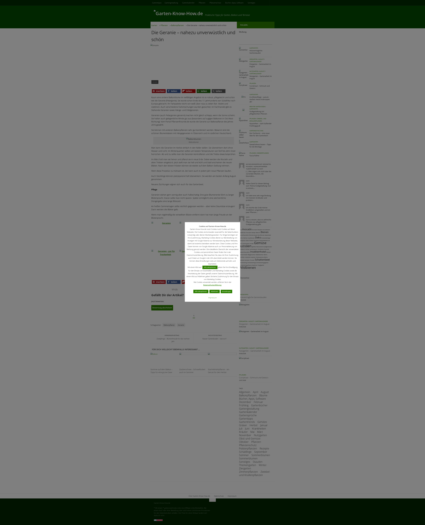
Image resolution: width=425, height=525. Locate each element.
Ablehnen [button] (214, 291)
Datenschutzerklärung (212, 285)
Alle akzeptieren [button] (210, 267)
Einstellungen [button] (226, 291)
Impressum (212, 298)
